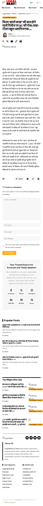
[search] (27, 2)
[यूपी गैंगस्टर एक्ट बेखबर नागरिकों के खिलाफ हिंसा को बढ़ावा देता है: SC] (35, 397)
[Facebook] (11, 292)
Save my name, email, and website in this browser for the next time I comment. (22, 246)
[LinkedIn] (11, 301)
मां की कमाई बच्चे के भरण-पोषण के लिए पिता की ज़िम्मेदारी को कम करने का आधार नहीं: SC (13, 408)
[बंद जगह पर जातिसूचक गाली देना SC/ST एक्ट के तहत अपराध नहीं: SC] (35, 386)
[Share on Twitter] (7, 41)
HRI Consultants (10, 502)
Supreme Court (9, 17)
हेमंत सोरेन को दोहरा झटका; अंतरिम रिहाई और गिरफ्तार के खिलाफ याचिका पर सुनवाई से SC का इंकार (20, 342)
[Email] (12, 41)
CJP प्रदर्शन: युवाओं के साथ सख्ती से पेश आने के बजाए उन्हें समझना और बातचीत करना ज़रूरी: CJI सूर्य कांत (14, 422)
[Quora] (32, 301)
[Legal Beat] (11, 2)
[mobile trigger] (4, 2)
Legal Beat (18, 499)
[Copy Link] (16, 41)
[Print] (21, 41)
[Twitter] (21, 292)
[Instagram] (32, 292)
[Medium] (21, 301)
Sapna (10, 34)
